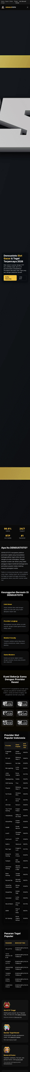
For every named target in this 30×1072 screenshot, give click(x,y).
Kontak (17, 3)
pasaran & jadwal (15, 1037)
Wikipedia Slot (18, 1017)
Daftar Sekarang (8, 278)
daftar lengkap (21, 1014)
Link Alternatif (22, 1)
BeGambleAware (8, 1063)
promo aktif (19, 1059)
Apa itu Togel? (13, 1039)
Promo (16, 1)
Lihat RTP (20, 278)
